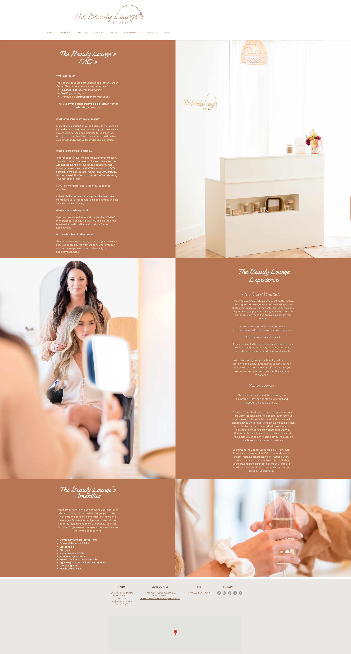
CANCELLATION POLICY (199, 592)
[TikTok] (219, 593)
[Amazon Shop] (240, 593)
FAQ (199, 587)
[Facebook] (229, 593)
